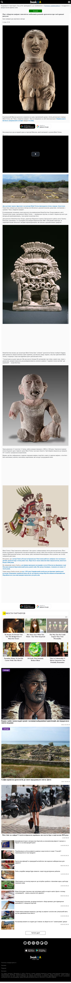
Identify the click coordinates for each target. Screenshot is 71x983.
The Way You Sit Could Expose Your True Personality (57, 637)
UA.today (31, 121)
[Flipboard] (41, 943)
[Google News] (37, 943)
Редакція (3, 968)
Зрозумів (35, 11)
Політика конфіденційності (8, 962)
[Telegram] (29, 943)
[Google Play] (41, 950)
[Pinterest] (46, 943)
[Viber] (33, 943)
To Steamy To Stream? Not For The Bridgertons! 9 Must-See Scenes (14, 637)
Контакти (3, 971)
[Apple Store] (29, 950)
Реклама (3, 965)
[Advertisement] (35, 338)
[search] (2, 2)
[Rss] (25, 943)
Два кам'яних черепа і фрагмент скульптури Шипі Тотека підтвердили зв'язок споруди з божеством (34, 206)
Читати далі (35, 933)
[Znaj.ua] (35, 2)
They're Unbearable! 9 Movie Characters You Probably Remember (57, 660)
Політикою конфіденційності (52, 5)
